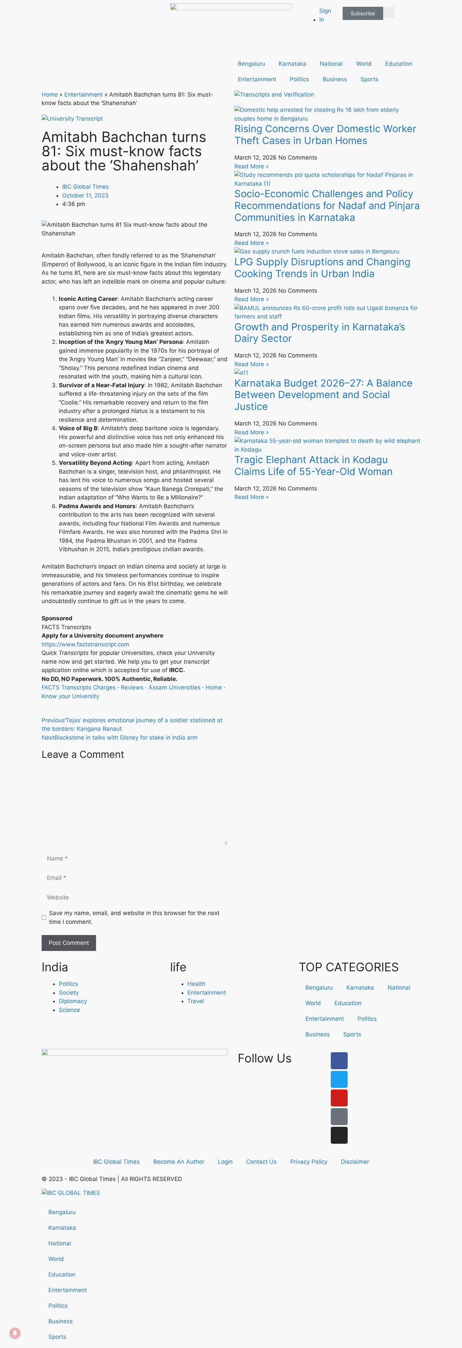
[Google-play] (339, 1116)
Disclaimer (355, 1161)
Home (50, 94)
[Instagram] (339, 1135)
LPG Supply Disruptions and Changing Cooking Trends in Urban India (322, 267)
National (331, 63)
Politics (299, 79)
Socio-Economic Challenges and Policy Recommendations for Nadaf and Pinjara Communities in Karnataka (327, 205)
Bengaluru (251, 63)
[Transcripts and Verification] (274, 94)
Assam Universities (174, 687)
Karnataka (292, 63)
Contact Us (261, 1161)
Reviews (132, 687)
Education (398, 63)
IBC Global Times (116, 1161)
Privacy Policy (308, 1161)
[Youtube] (339, 1098)
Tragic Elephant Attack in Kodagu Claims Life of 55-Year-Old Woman (313, 465)
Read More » (251, 166)
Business (335, 79)
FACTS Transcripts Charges (79, 687)
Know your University (70, 696)
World (364, 63)
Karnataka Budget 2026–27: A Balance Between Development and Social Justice (323, 395)
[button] (388, 12)
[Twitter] (339, 1079)
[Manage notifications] (14, 1333)
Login (225, 1161)
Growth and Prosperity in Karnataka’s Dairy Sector (319, 333)
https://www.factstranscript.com (85, 644)
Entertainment (257, 79)
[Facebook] (339, 1060)
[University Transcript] (72, 118)
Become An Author (178, 1161)
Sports (369, 79)
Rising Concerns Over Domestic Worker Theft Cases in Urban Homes (325, 134)
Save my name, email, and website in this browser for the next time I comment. (134, 917)
